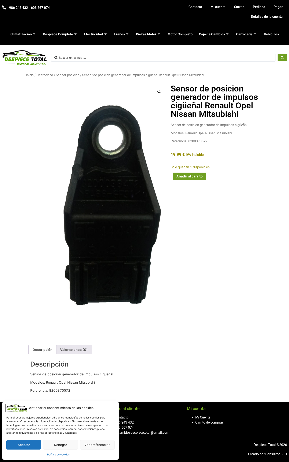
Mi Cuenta (203, 417)
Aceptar (24, 445)
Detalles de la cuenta (267, 17)
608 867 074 (124, 427)
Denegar (60, 445)
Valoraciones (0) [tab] (74, 350)
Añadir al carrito (189, 176)
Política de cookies (58, 454)
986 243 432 (124, 422)
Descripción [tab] (42, 350)
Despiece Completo (58, 34)
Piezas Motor (146, 34)
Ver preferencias (97, 445)
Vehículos (271, 34)
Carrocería (244, 34)
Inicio (30, 75)
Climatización (21, 34)
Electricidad (93, 34)
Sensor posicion (67, 75)
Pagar (278, 7)
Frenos (119, 34)
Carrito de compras (209, 422)
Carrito (239, 7)
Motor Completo (180, 34)
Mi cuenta (218, 7)
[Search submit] (282, 57)
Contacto (195, 7)
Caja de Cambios (212, 34)
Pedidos (259, 7)
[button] (159, 91)
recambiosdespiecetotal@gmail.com (142, 433)
